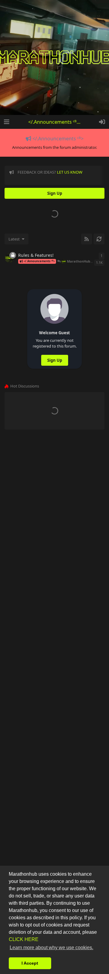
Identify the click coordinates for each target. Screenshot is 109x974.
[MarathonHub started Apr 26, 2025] (9, 258)
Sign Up (54, 360)
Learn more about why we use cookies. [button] (51, 947)
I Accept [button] (29, 963)
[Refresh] (99, 239)
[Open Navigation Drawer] (6, 122)
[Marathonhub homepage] (54, 57)
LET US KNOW (69, 172)
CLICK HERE (23, 939)
